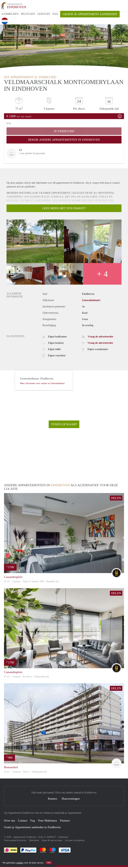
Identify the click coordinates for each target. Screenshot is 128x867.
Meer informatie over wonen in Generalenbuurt (42, 383)
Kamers (52, 798)
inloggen (28, 13)
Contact (22, 820)
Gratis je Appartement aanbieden (90, 14)
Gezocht (43, 13)
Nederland (63, 837)
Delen (116, 498)
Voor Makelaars (47, 820)
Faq (32, 820)
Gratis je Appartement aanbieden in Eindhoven (32, 827)
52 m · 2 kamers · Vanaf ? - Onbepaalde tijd (25, 772)
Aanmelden (9, 13)
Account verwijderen (74, 840)
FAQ (55, 13)
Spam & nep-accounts (52, 840)
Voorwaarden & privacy (15, 840)
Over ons (9, 820)
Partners (65, 820)
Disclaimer (34, 840)
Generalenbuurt (91, 300)
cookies (19, 863)
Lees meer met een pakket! (64, 208)
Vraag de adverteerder (100, 336)
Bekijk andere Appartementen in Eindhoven (64, 139)
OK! (48, 862)
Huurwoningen (71, 798)
